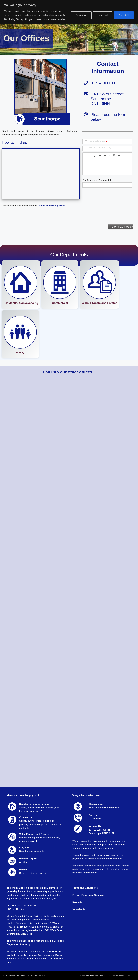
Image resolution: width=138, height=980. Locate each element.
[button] (21, 284)
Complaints (78, 909)
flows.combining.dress (52, 205)
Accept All (124, 15)
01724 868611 (96, 818)
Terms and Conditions (85, 887)
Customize (81, 15)
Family (20, 352)
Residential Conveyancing (20, 303)
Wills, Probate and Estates (99, 303)
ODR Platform (53, 951)
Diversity (77, 902)
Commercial (60, 303)
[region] (69, 12)
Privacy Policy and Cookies (88, 895)
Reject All (103, 15)
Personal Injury (28, 858)
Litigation (24, 847)
